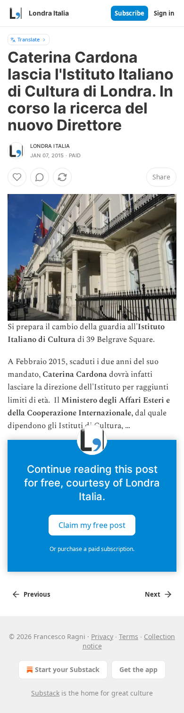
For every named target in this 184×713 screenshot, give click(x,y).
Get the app (138, 669)
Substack (45, 693)
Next (152, 594)
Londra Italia (50, 146)
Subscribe (129, 13)
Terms (128, 636)
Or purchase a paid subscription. (92, 549)
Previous (37, 594)
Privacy (102, 636)
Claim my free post (92, 525)
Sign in (164, 13)
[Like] (17, 177)
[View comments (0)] (39, 177)
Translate (28, 39)
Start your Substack (67, 669)
